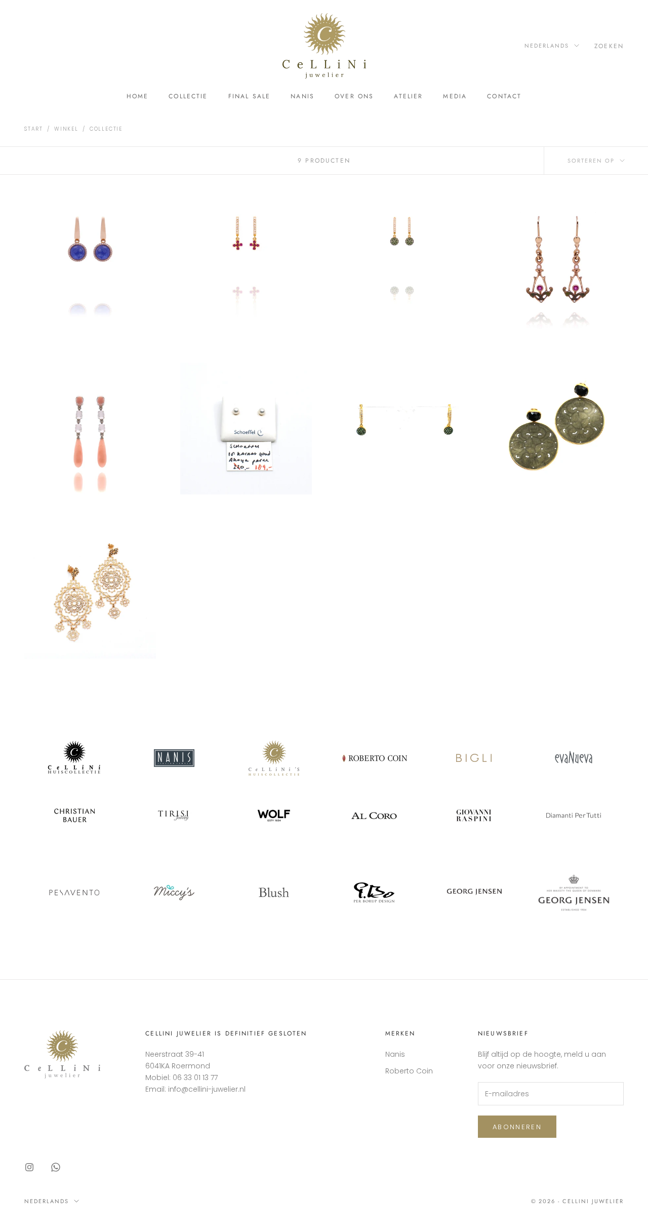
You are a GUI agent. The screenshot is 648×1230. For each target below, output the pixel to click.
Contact (504, 96)
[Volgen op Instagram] (29, 1167)
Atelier (408, 96)
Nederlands (546, 46)
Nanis (302, 96)
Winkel (66, 129)
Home (138, 96)
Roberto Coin (409, 1071)
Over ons (354, 96)
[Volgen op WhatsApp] (56, 1167)
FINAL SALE (249, 96)
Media (455, 96)
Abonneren (517, 1127)
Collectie (188, 96)
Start (33, 129)
